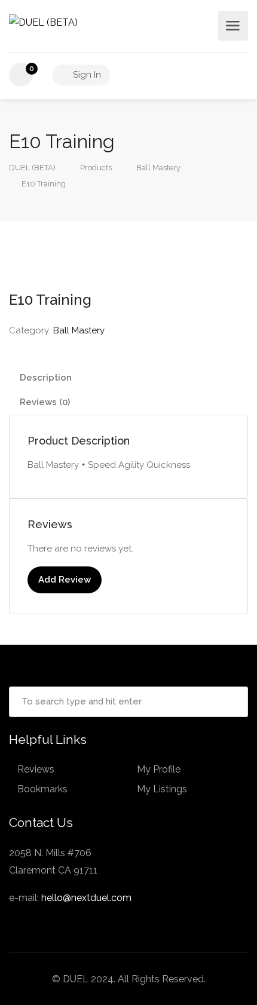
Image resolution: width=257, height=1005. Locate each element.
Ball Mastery (79, 330)
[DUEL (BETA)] (43, 21)
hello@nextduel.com (86, 897)
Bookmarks (42, 789)
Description (46, 377)
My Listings (162, 789)
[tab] (128, 378)
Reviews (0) (45, 402)
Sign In (86, 74)
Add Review (64, 579)
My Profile (158, 769)
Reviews (35, 769)
